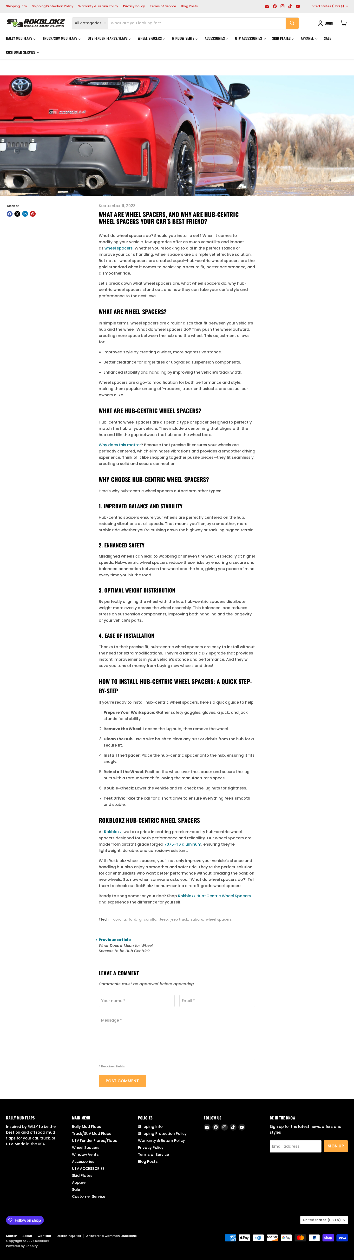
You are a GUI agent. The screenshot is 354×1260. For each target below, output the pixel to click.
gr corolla (148, 919)
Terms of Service (163, 6)
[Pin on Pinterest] (33, 214)
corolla (119, 919)
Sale (327, 38)
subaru (197, 919)
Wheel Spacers (150, 38)
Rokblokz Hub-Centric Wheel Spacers (214, 896)
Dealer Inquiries (69, 1235)
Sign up (336, 1146)
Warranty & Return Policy (98, 6)
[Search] (292, 23)
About (27, 1235)
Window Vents (184, 38)
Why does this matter (120, 445)
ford (132, 919)
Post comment (122, 1081)
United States (326, 6)
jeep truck (179, 919)
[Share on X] (17, 214)
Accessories (215, 38)
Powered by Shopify (22, 1246)
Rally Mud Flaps (19, 38)
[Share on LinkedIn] (25, 214)
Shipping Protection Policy (52, 6)
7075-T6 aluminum (182, 844)
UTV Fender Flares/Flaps (108, 38)
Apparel (308, 38)
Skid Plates (282, 38)
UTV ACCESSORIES (249, 38)
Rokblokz (113, 832)
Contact (44, 1235)
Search (11, 1235)
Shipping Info (16, 6)
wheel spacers (119, 248)
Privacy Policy (134, 6)
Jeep (163, 919)
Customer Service (21, 52)
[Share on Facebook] (10, 214)
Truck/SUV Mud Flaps (61, 38)
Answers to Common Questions (111, 1235)
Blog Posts (189, 6)
